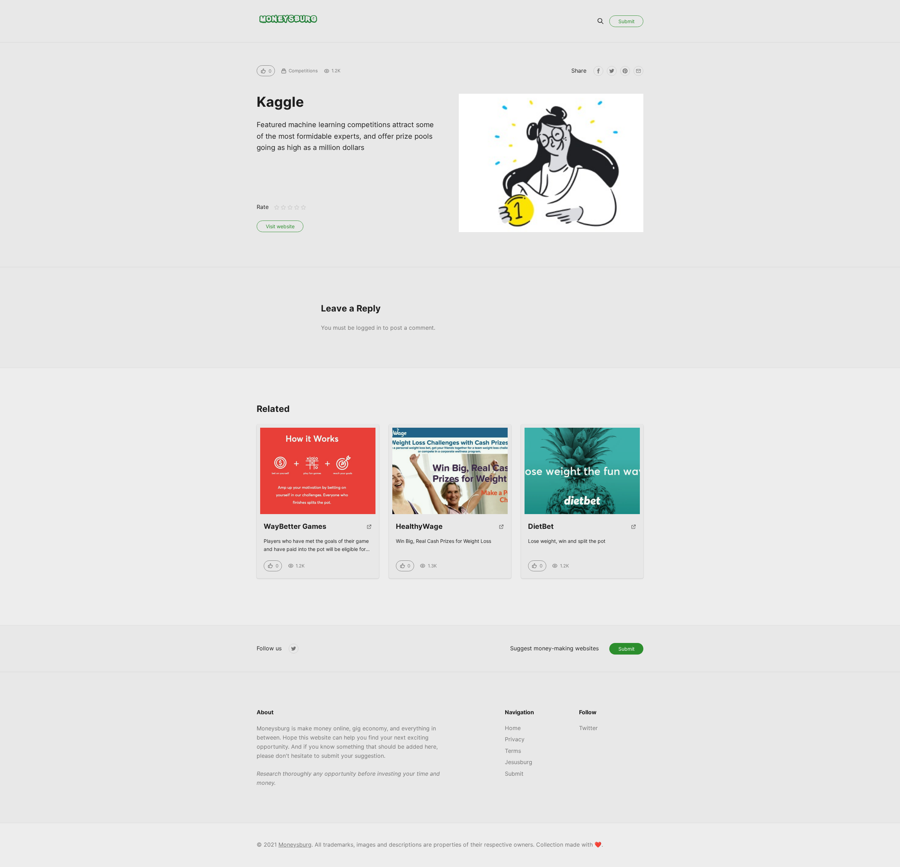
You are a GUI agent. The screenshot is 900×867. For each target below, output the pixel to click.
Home (513, 727)
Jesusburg (518, 762)
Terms (513, 750)
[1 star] (276, 207)
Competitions (303, 70)
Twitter (588, 727)
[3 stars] (290, 207)
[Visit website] (369, 529)
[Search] (600, 21)
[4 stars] (297, 207)
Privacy (515, 739)
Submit (626, 21)
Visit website (280, 226)
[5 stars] (303, 207)
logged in (368, 327)
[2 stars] (283, 207)
